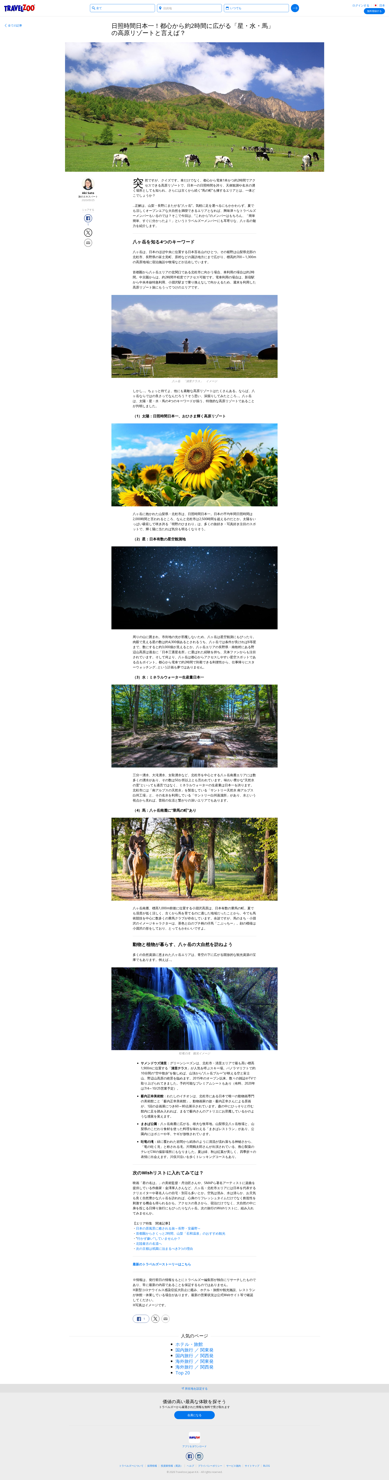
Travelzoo (19, 8)
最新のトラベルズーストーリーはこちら (162, 1264)
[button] (88, 218)
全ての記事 (15, 25)
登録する (374, 11)
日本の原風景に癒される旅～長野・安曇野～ (168, 1228)
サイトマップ (252, 1465)
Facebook (190, 1456)
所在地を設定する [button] (196, 1388)
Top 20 (182, 1373)
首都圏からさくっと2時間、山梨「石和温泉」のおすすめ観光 (180, 1233)
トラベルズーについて (131, 1465)
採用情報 (152, 1465)
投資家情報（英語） (172, 1465)
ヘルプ (190, 1465)
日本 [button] (381, 5)
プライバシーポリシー (210, 1465)
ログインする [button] (360, 5)
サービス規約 (233, 1465)
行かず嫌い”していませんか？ (159, 1238)
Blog (266, 1465)
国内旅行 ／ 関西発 (194, 1355)
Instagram (199, 1456)
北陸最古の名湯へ (149, 1243)
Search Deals (295, 8)
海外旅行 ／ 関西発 (194, 1367)
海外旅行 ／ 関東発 (194, 1361)
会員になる (194, 1415)
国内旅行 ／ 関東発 (194, 1350)
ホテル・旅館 (189, 1344)
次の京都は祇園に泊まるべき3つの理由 (164, 1248)
